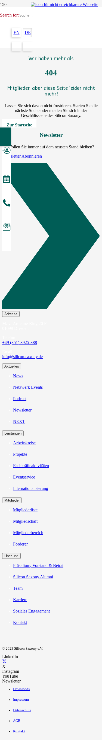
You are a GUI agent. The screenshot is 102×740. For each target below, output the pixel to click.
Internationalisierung (30, 488)
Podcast (19, 398)
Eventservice (24, 477)
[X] (4, 661)
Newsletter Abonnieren (22, 156)
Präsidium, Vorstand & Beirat (38, 565)
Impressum (21, 699)
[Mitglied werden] (6, 151)
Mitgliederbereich (28, 532)
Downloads (21, 689)
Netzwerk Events (28, 387)
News (18, 376)
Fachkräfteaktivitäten (31, 465)
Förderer (20, 544)
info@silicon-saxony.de (22, 356)
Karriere (20, 599)
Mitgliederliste (25, 510)
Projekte (20, 454)
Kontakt (20, 622)
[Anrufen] (6, 204)
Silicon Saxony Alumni (33, 577)
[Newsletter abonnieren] (6, 227)
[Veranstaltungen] (6, 180)
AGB (16, 721)
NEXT (19, 421)
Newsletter (22, 410)
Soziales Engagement (31, 611)
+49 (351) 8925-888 (19, 342)
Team (18, 588)
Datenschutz (22, 710)
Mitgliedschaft (25, 521)
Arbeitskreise (24, 443)
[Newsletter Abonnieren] (51, 237)
